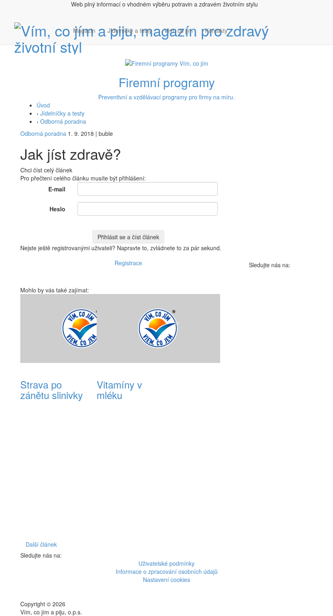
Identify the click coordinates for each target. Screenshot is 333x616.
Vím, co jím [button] (178, 30)
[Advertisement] (205, 415)
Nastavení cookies (166, 579)
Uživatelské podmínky (166, 563)
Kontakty (216, 30)
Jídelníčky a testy (130, 30)
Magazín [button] (84, 30)
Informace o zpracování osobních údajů (167, 571)
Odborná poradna (63, 121)
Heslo (57, 209)
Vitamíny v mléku (119, 389)
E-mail (56, 189)
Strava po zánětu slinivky (51, 389)
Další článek (41, 544)
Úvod (43, 105)
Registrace (128, 263)
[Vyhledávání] (240, 38)
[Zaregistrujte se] (240, 26)
